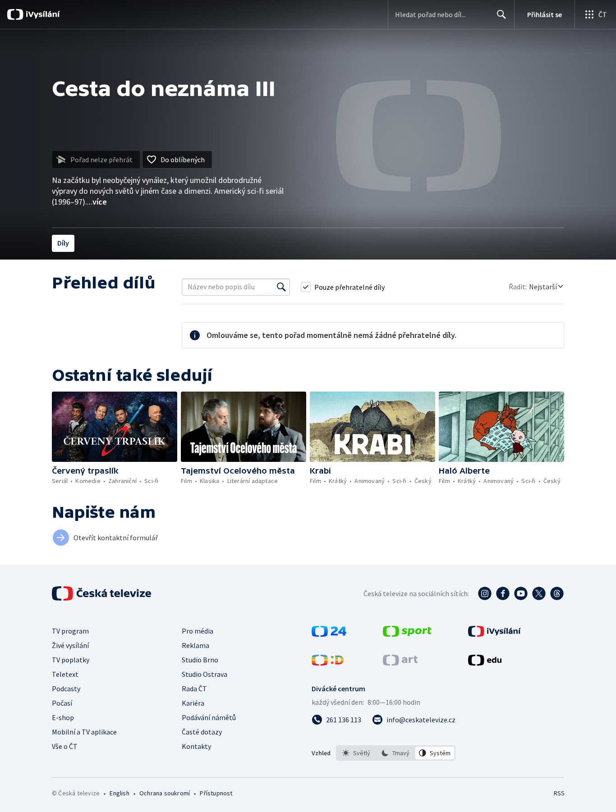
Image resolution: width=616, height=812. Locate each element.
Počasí (62, 702)
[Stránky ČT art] (400, 662)
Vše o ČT (65, 746)
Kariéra (193, 702)
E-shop (63, 717)
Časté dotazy (202, 731)
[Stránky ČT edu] (484, 662)
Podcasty (66, 688)
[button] (114, 427)
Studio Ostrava (204, 674)
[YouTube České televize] (521, 593)
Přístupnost (216, 793)
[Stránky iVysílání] (494, 634)
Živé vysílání (70, 645)
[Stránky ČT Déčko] (328, 662)
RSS (559, 793)
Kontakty (196, 746)
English (119, 793)
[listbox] (395, 753)
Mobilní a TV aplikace (84, 731)
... (97, 201)
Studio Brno (200, 659)
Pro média (197, 630)
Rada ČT (194, 688)
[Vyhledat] (281, 287)
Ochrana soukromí (164, 793)
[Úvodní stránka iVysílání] (41, 14)
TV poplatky (70, 659)
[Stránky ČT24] (329, 634)
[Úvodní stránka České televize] (102, 593)
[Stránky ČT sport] (407, 634)
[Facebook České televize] (503, 593)
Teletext (65, 674)
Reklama (195, 645)
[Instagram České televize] (485, 593)
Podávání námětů (209, 717)
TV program (70, 630)
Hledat (501, 14)
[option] (356, 753)
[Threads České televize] (557, 593)
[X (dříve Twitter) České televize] (539, 593)
